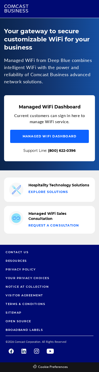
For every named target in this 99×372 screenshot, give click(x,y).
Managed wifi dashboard (49, 136)
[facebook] (11, 351)
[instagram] (36, 351)
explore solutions (48, 192)
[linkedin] (23, 351)
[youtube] (50, 351)
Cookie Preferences (53, 367)
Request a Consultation (53, 225)
